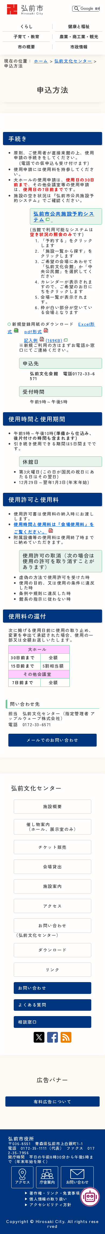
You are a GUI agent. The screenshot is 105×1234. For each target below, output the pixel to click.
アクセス (52, 906)
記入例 (43, 340)
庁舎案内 (47, 1182)
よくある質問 (32, 1005)
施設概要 (52, 806)
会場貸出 (52, 867)
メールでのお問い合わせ (52, 740)
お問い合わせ (52, 925)
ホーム (41, 61)
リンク (53, 970)
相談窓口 (27, 1022)
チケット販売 (52, 847)
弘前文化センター (73, 61)
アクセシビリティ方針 (50, 1204)
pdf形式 (33, 331)
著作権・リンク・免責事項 (54, 1193)
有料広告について (53, 1101)
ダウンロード (52, 950)
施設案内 (52, 886)
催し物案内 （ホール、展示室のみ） (52, 826)
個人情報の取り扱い (48, 1199)
